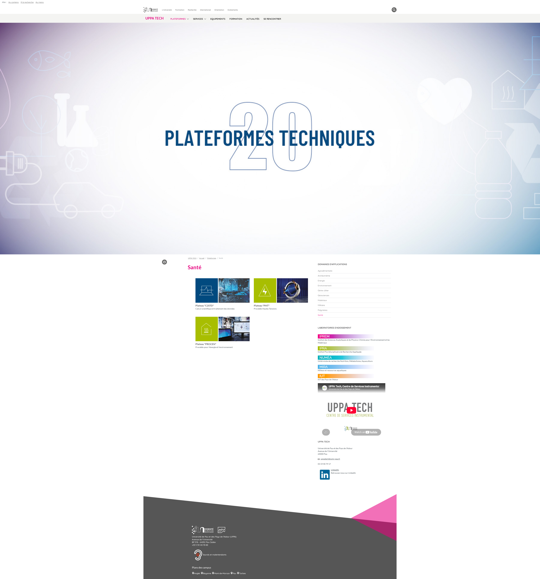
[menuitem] (354, 271)
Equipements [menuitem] (217, 19)
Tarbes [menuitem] (242, 573)
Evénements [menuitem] (233, 10)
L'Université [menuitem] (167, 10)
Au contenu (13, 2)
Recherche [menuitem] (192, 10)
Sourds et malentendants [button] (214, 555)
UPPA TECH (192, 258)
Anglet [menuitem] (197, 573)
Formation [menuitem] (179, 10)
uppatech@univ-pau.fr (330, 459)
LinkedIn (335, 470)
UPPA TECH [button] (154, 18)
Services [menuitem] (198, 19)
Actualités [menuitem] (252, 19)
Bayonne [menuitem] (207, 573)
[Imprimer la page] (164, 262)
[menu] (187, 18)
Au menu (40, 2)
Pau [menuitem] (234, 573)
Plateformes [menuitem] (178, 19)
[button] (205, 529)
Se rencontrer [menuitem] (272, 19)
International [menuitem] (205, 10)
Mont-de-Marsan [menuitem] (222, 573)
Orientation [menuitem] (219, 10)
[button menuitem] (394, 9)
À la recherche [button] (27, 2)
